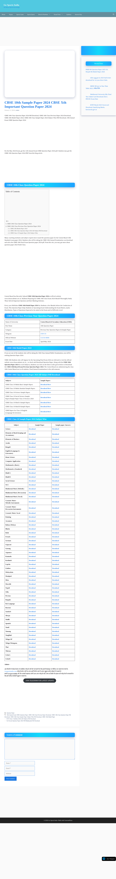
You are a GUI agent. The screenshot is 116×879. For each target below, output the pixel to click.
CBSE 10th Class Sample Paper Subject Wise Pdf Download (26, 717)
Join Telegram (111, 859)
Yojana (11, 14)
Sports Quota (31, 14)
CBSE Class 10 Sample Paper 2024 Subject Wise (24, 233)
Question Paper (10, 713)
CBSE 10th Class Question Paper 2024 (19, 224)
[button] (113, 14)
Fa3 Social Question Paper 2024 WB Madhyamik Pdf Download (23, 721)
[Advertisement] (58, 30)
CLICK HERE (45, 338)
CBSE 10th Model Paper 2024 (18, 228)
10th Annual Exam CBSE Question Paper (17, 715)
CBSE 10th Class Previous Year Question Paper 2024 (24, 226)
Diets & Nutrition (43, 14)
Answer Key (78, 14)
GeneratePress (68, 820)
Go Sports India (11, 5)
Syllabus (68, 14)
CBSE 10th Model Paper (48, 717)
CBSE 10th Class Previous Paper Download (40, 715)
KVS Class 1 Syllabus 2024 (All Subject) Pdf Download (21, 719)
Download (32, 429)
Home (3, 14)
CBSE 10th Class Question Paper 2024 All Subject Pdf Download (28, 230)
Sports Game (20, 14)
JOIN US (43, 334)
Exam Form (57, 14)
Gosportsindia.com (11, 671)
